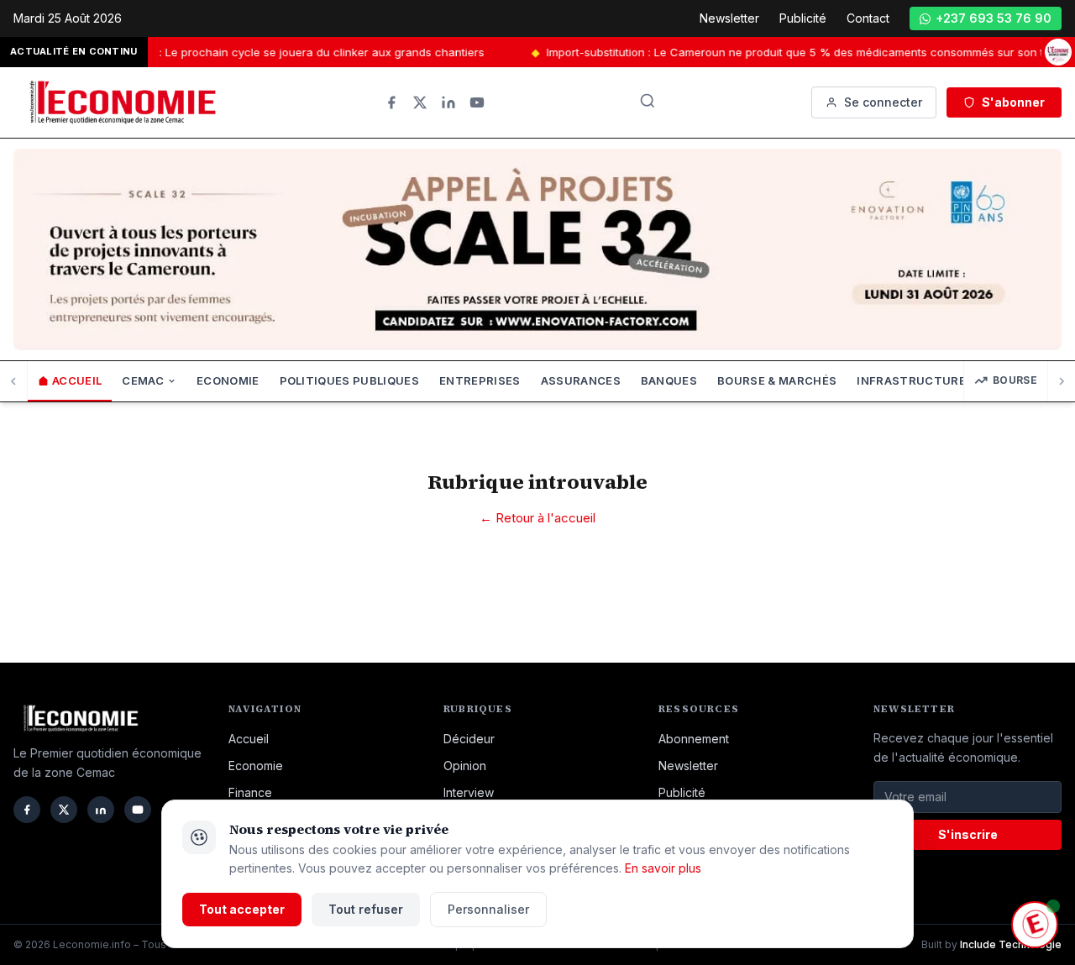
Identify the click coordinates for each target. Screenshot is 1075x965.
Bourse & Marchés (776, 380)
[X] (419, 102)
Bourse (1015, 380)
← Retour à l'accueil (537, 518)
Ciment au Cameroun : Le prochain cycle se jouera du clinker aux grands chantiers (245, 52)
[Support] (1034, 924)
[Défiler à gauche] (14, 381)
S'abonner (1013, 102)
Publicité (802, 18)
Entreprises (480, 380)
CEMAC (143, 380)
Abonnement (693, 739)
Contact (868, 18)
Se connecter (883, 102)
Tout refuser (365, 909)
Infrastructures (915, 380)
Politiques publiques (350, 380)
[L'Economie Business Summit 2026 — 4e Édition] (1058, 52)
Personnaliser (488, 909)
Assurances (581, 380)
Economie (228, 380)
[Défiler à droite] (1061, 381)
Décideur (469, 739)
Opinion (464, 765)
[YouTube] (477, 102)
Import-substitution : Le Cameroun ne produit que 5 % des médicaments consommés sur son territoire (797, 52)
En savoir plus (663, 868)
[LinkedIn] (448, 102)
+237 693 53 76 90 (993, 18)
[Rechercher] (647, 101)
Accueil (77, 380)
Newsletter (729, 18)
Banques (669, 380)
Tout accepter (242, 909)
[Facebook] (391, 102)
